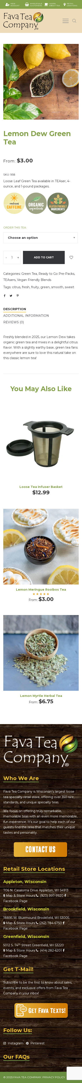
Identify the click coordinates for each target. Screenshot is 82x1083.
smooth (57, 287)
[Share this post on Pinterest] (17, 295)
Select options (41, 552)
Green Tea (29, 274)
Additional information (26, 316)
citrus (16, 287)
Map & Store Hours (20, 896)
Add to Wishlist (71, 257)
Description (14, 309)
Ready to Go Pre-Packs (56, 274)
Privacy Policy (53, 1077)
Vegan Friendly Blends (34, 280)
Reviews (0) (13, 322)
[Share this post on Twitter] (11, 295)
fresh (26, 287)
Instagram (14, 1043)
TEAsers (9, 280)
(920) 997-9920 (50, 896)
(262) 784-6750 (50, 923)
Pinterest (37, 1043)
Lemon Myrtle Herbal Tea (41, 696)
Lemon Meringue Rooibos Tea (41, 590)
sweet (69, 287)
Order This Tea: (15, 227)
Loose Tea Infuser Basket (41, 487)
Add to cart (44, 257)
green (45, 287)
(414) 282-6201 (51, 950)
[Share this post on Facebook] (4, 296)
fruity (35, 287)
